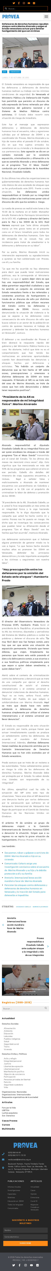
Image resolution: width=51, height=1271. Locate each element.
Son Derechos (8, 1115)
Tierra (6, 1046)
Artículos (7, 1102)
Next (47, 980)
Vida (6, 1087)
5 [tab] (27, 994)
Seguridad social (11, 1044)
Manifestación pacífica (14, 1071)
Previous (3, 980)
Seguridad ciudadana (13, 1084)
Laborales (8, 1036)
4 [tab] (24, 994)
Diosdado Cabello (23, 907)
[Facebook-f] (19, 3)
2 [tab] (17, 994)
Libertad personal (11, 1069)
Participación (10, 1076)
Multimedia (8, 1128)
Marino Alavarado (40, 907)
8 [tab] (36, 994)
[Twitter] (14, 3)
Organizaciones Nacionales (14, 1091)
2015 (4, 71)
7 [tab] (33, 994)
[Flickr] (34, 3)
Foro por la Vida (9, 1107)
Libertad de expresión (13, 1066)
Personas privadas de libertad (17, 1079)
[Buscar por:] (25, 1008)
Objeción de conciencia (14, 1074)
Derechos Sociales (10, 1023)
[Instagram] (24, 3)
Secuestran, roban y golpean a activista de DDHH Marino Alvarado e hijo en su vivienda (27, 856)
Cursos (6, 1124)
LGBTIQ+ (6, 1110)
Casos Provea (9, 1120)
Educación (8, 1033)
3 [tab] (20, 994)
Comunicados (15, 71)
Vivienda (8, 1049)
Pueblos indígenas (12, 1038)
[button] (46, 16)
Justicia (7, 1063)
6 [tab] (30, 994)
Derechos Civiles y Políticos (14, 1053)
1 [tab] (14, 994)
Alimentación (10, 1028)
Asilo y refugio (10, 1058)
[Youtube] (29, 3)
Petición (7, 1082)
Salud (6, 1041)
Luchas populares (10, 1112)
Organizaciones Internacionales (16, 1094)
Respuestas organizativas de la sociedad (20, 1097)
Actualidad (8, 1018)
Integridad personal (12, 1061)
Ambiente (8, 1031)
